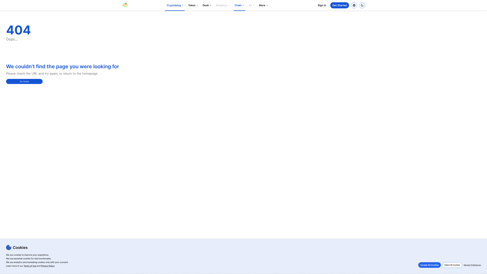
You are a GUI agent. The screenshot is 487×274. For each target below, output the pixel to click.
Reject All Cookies (452, 265)
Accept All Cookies (429, 265)
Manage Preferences (472, 265)
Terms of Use (30, 266)
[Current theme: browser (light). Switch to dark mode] (362, 5)
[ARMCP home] (125, 5)
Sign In (322, 5)
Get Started (339, 5)
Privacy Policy (48, 266)
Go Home (24, 81)
